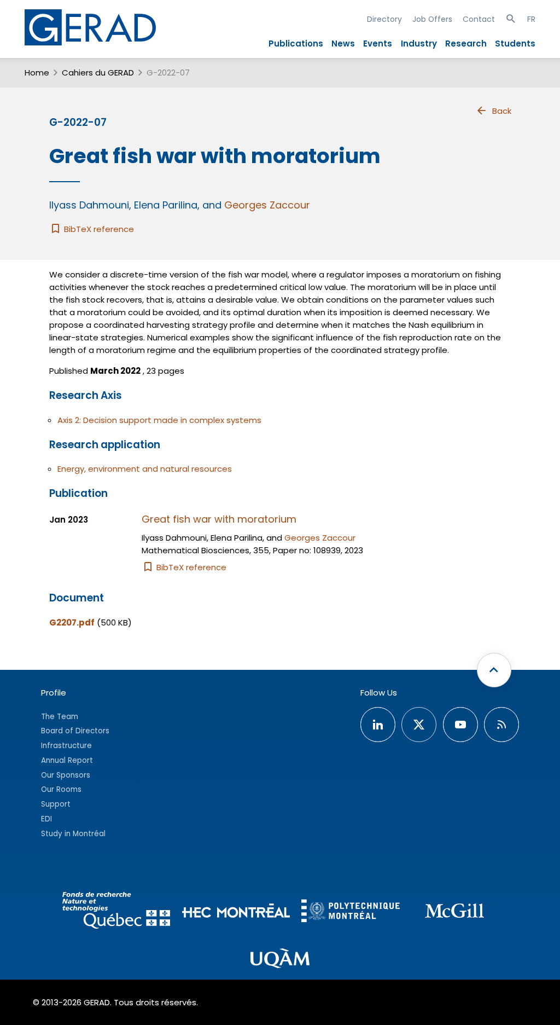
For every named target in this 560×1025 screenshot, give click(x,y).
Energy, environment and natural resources (144, 468)
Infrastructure (66, 745)
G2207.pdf (72, 622)
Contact (479, 19)
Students (515, 43)
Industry (419, 43)
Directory (384, 19)
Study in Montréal (73, 834)
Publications (296, 43)
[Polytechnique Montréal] (350, 912)
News (343, 43)
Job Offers (432, 19)
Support (56, 804)
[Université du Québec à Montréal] (280, 960)
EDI (46, 819)
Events (377, 43)
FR (531, 19)
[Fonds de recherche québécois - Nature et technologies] (117, 912)
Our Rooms (61, 789)
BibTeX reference (98, 229)
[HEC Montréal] (236, 912)
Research (466, 43)
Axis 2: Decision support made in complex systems (159, 420)
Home (37, 72)
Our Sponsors (65, 775)
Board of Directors (75, 731)
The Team (59, 716)
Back (501, 111)
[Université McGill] (454, 912)
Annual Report (67, 760)
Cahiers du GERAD (98, 72)
